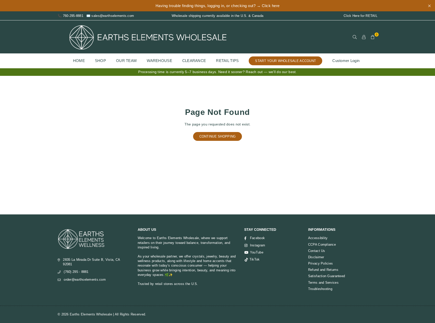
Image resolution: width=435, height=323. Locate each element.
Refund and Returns (323, 270)
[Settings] (363, 37)
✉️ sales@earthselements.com (110, 16)
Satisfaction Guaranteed (326, 276)
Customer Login (345, 60)
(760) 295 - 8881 (76, 272)
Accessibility (318, 238)
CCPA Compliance (322, 244)
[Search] (354, 37)
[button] (372, 37)
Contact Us (316, 251)
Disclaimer (316, 257)
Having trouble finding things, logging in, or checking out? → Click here (218, 6)
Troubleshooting (320, 289)
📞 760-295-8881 (70, 16)
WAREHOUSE (159, 60)
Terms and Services (323, 282)
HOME (79, 60)
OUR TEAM (126, 60)
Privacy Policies (320, 263)
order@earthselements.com (85, 279)
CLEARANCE (194, 60)
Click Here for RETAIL (360, 16)
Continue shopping (217, 136)
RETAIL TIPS (227, 60)
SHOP (100, 60)
